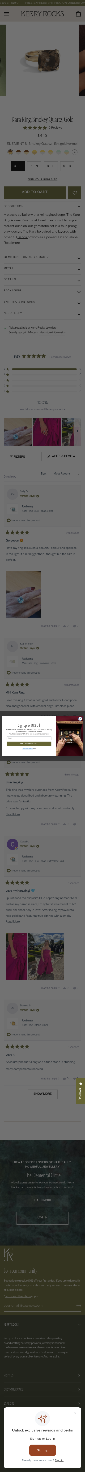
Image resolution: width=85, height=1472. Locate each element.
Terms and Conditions (27, 748)
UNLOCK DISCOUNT (29, 744)
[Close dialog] (80, 718)
